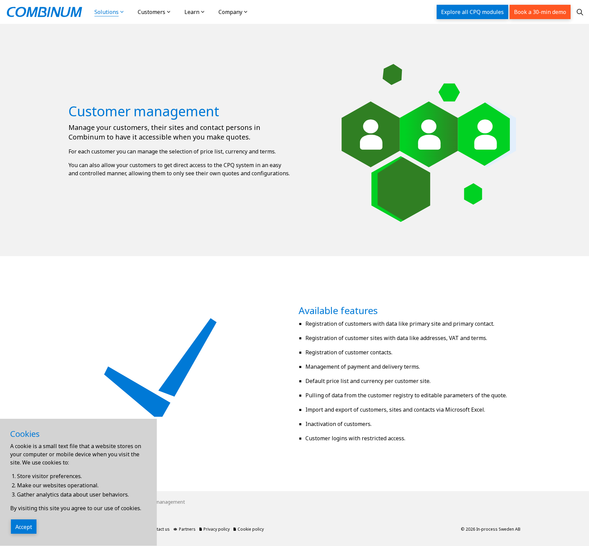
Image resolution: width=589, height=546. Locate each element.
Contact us (159, 529)
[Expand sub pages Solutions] (128, 12)
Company (230, 12)
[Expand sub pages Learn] (209, 12)
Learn (191, 12)
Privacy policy (216, 529)
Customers (151, 12)
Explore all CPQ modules (472, 12)
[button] (429, 134)
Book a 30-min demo (540, 12)
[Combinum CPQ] (44, 12)
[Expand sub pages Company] (252, 12)
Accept (23, 527)
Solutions (106, 12)
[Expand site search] (580, 11)
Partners (187, 529)
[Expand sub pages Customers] (175, 12)
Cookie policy (251, 529)
